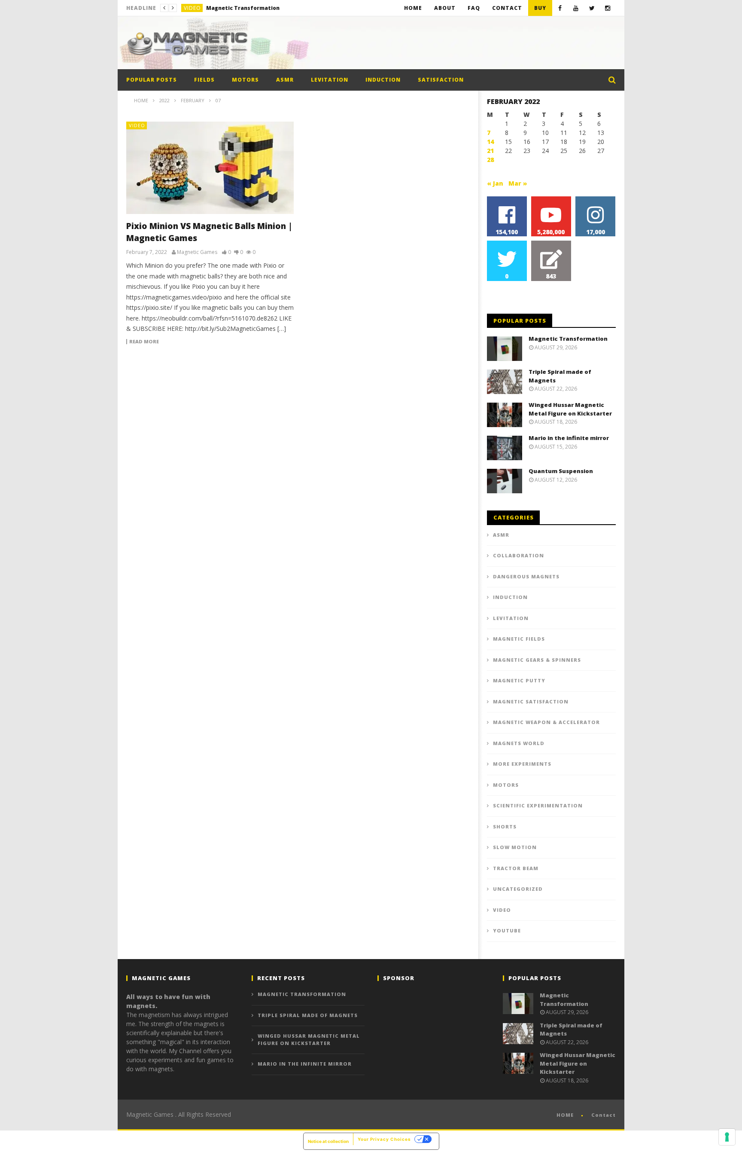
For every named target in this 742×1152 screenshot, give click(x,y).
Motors (245, 79)
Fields (204, 79)
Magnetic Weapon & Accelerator (546, 722)
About (445, 8)
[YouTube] (576, 8)
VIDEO (192, 8)
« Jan (495, 183)
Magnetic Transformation (568, 338)
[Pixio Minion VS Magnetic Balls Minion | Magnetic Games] (210, 168)
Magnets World (518, 743)
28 (490, 160)
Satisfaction (441, 79)
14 (490, 142)
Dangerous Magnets (526, 576)
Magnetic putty (519, 680)
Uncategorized (518, 889)
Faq (474, 8)
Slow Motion (515, 847)
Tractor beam (515, 868)
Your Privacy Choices (384, 1139)
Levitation (329, 79)
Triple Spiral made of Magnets (248, 8)
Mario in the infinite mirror (569, 438)
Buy (540, 8)
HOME (565, 1115)
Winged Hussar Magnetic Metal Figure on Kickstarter (570, 409)
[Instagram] (608, 8)
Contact (507, 8)
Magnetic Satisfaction (531, 701)
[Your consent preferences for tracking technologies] (727, 1137)
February (192, 100)
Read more (144, 341)
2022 (164, 100)
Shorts (505, 826)
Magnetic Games (197, 252)
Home (413, 8)
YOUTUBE (507, 930)
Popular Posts (151, 79)
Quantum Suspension (561, 471)
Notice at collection (328, 1141)
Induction (383, 79)
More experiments (522, 764)
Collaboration (518, 555)
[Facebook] (560, 8)
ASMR (285, 79)
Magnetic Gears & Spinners (537, 660)
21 (490, 151)
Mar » (517, 183)
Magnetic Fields (519, 639)
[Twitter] (592, 8)
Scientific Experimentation (538, 805)
